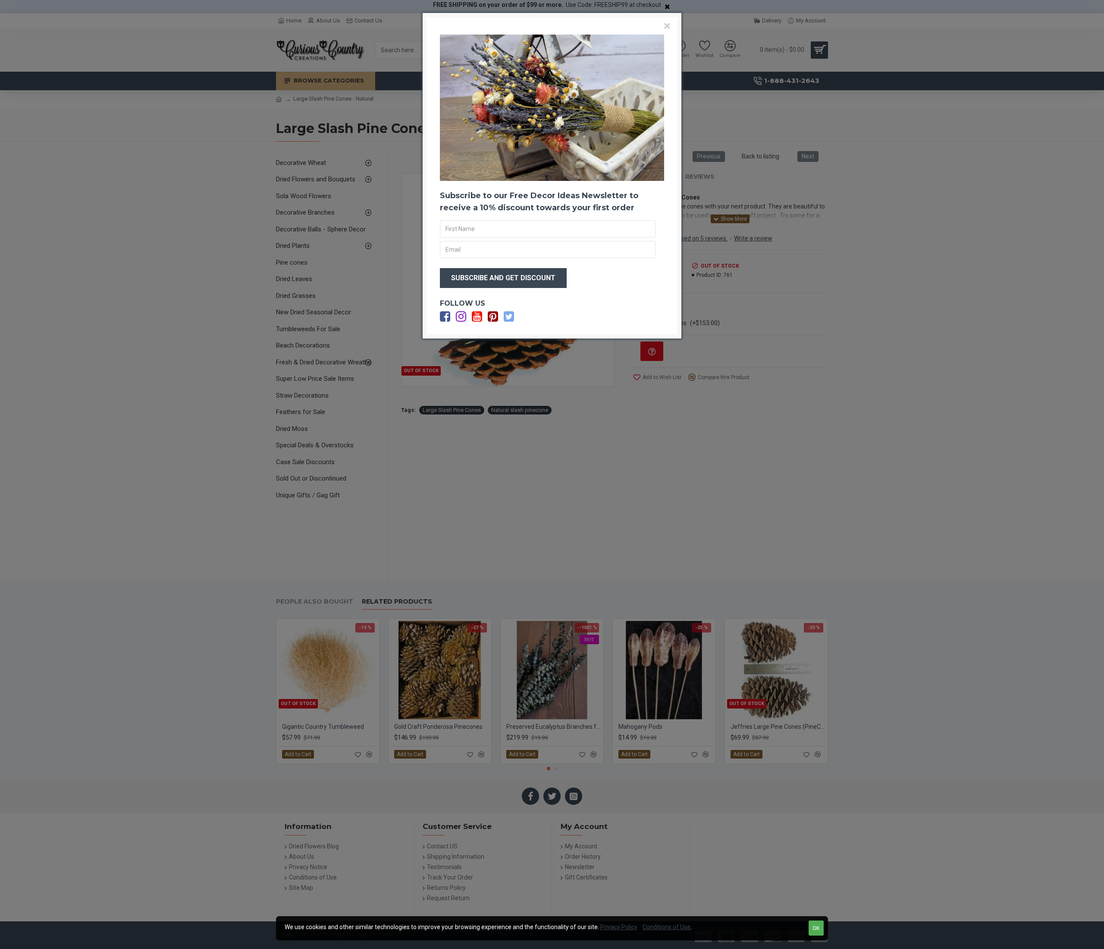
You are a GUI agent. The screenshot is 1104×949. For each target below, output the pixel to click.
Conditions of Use (666, 927)
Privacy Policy (618, 927)
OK (816, 928)
